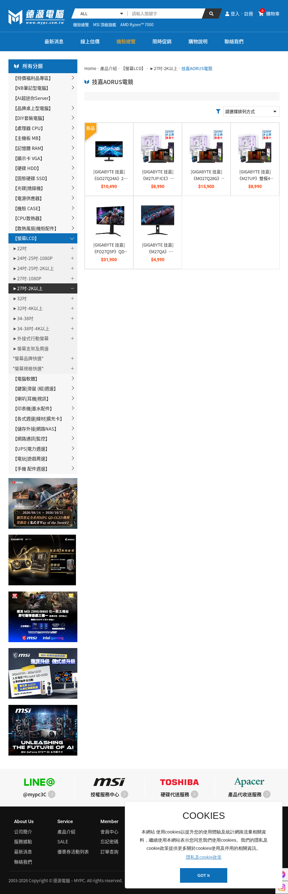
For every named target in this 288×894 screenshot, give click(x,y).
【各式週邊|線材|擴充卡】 (38, 418)
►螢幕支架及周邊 (31, 348)
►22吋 (20, 248)
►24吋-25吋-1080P (33, 258)
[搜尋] (212, 13)
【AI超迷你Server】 (33, 98)
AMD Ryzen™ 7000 (137, 24)
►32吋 (20, 298)
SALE (62, 841)
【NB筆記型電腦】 (32, 87)
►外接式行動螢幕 (31, 338)
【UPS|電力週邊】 (31, 448)
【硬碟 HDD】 (27, 168)
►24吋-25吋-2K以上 (33, 268)
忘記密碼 (109, 841)
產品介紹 (108, 68)
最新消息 (54, 41)
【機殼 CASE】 (28, 208)
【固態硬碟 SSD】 (31, 178)
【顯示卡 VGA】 (29, 158)
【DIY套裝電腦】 (30, 118)
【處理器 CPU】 (29, 128)
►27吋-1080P (27, 278)
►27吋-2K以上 (28, 288)
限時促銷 (162, 41)
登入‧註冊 (242, 13)
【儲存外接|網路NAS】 (36, 428)
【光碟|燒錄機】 (29, 188)
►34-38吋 (23, 318)
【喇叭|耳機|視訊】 (32, 398)
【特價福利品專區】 (33, 78)
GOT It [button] (203, 875)
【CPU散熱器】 (28, 218)
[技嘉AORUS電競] (36, 17)
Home (90, 68)
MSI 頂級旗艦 (104, 24)
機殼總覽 (81, 24)
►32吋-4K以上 (28, 308)
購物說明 (198, 41)
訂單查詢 (109, 851)
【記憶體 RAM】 (29, 148)
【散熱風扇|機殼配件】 (36, 228)
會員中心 (109, 831)
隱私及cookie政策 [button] (204, 857)
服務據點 (23, 841)
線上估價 (90, 41)
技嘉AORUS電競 (196, 68)
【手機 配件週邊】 (31, 468)
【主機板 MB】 (28, 138)
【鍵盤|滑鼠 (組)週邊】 (35, 388)
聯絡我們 (234, 41)
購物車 (271, 13)
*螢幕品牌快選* (28, 358)
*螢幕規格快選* (28, 368)
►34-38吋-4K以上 (31, 328)
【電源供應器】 (28, 198)
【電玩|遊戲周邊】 (31, 458)
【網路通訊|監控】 (31, 438)
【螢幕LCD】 (26, 238)
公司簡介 (23, 831)
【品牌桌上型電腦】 (33, 108)
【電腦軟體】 (26, 378)
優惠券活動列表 (73, 851)
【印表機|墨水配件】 (33, 408)
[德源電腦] (12, 41)
